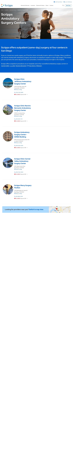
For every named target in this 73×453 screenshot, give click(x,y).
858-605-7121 (19, 119)
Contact (51, 5)
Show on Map (19, 89)
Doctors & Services (25, 5)
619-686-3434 (19, 196)
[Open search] (63, 5)
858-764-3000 (19, 172)
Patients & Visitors (40, 5)
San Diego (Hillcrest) (35, 66)
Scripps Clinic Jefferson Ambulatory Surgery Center (22, 81)
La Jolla (12, 66)
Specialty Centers (13, 9)
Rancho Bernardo (21, 66)
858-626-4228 (19, 145)
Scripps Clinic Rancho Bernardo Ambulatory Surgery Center (22, 108)
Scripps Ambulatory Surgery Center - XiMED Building (21, 134)
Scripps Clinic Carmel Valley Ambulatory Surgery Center (22, 161)
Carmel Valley (5, 66)
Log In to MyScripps (68, 1)
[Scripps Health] (7, 5)
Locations (33, 5)
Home (2, 9)
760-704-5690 (19, 92)
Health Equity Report (58, 1)
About (47, 5)
